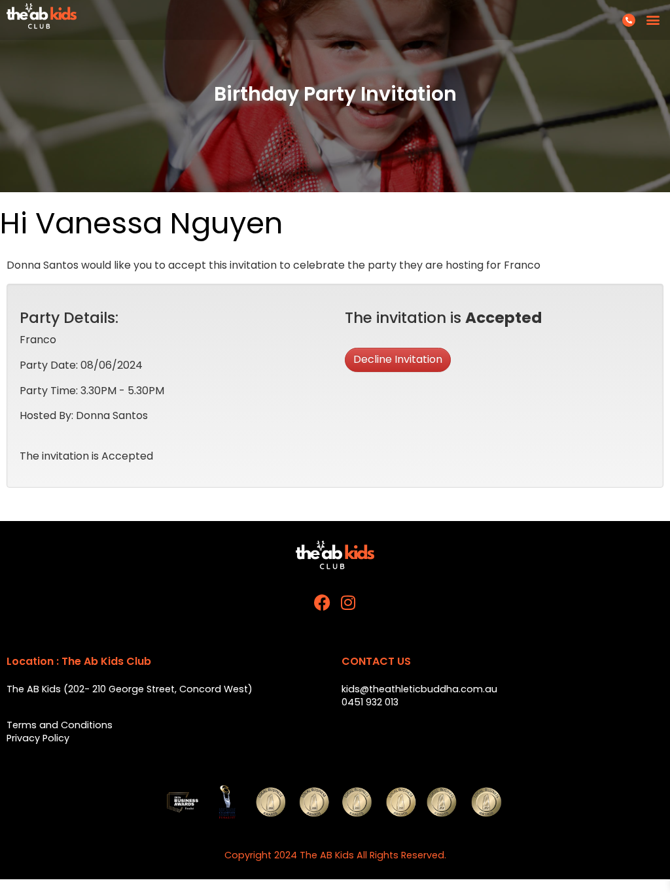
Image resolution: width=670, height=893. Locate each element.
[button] (652, 20)
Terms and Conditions (60, 725)
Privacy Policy (38, 738)
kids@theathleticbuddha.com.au (419, 689)
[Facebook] (322, 602)
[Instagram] (348, 602)
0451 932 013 (370, 702)
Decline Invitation (397, 359)
